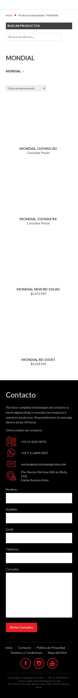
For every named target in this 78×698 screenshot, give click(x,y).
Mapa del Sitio (57, 652)
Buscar (67, 37)
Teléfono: (12, 549)
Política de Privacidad (51, 647)
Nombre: (12, 489)
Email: (10, 529)
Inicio (9, 15)
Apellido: (12, 509)
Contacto (24, 647)
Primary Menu (72, 5)
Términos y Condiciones (26, 652)
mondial (13, 71)
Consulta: (12, 569)
